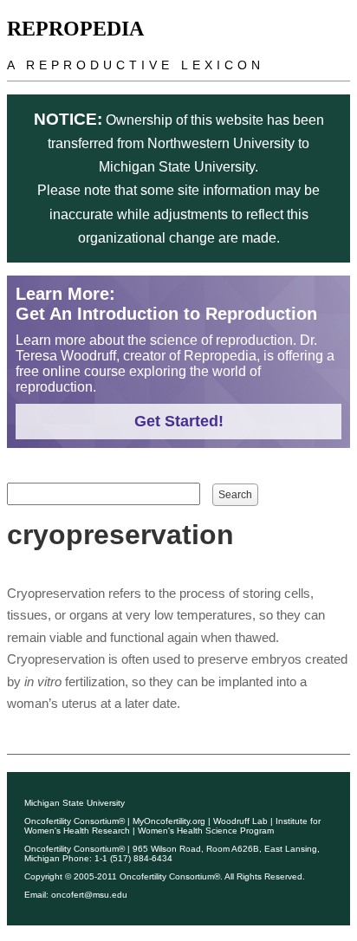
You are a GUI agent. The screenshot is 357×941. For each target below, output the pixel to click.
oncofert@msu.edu (89, 894)
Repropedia (75, 28)
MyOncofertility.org (169, 821)
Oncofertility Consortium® (74, 821)
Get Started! (179, 421)
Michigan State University (74, 803)
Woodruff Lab (240, 821)
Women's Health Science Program (206, 830)
